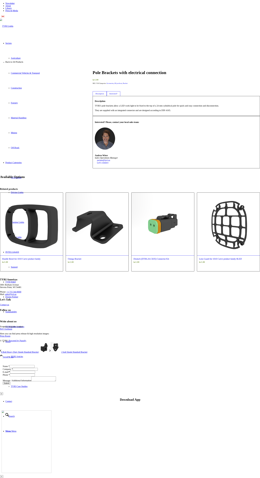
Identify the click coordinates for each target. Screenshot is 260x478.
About (8, 6)
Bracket (125, 83)
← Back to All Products (13, 62)
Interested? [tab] (113, 94)
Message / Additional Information (17, 380)
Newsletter (10, 3)
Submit (6, 383)
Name (6, 366)
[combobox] (130, 16)
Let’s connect (102, 163)
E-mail (6, 372)
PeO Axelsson (6, 329)
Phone (6, 375)
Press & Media (11, 10)
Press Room (5, 336)
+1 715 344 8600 (13, 292)
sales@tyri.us (10, 294)
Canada (8, 16)
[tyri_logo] (6, 26)
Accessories (110, 83)
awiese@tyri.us (103, 160)
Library (8, 8)
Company (8, 369)
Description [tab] (99, 94)
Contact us (4, 305)
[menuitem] (132, 3)
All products (118, 83)
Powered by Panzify (17, 341)
